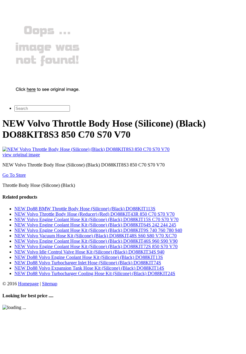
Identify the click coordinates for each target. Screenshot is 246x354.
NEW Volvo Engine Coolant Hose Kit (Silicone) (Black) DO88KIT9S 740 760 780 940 (98, 230)
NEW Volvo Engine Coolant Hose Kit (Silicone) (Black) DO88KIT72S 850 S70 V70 (96, 246)
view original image (21, 154)
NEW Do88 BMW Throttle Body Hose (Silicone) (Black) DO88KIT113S (84, 208)
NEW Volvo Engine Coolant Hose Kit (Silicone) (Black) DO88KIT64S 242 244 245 (95, 224)
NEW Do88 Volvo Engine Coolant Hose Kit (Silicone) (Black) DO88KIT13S (88, 257)
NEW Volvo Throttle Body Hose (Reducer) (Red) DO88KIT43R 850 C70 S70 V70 (94, 214)
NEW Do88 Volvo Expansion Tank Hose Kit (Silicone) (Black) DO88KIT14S (89, 268)
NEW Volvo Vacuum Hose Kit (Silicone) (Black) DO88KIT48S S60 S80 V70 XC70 (95, 235)
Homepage (28, 283)
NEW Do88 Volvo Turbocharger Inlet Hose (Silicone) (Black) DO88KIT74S (87, 262)
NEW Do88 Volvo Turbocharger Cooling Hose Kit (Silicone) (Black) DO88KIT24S (94, 273)
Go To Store (14, 175)
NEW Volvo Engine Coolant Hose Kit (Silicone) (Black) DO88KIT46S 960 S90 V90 (96, 241)
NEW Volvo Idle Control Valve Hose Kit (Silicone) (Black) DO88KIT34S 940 (89, 251)
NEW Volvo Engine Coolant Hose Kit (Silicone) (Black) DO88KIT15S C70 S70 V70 (96, 219)
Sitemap (49, 283)
